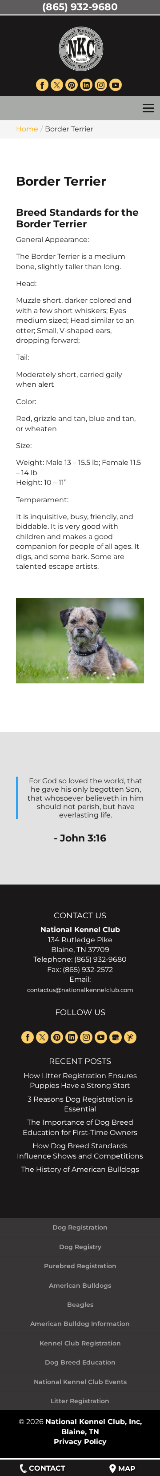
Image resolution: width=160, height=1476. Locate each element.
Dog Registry (80, 1247)
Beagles (80, 1305)
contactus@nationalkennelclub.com (80, 989)
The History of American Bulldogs (80, 1169)
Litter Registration (80, 1401)
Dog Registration (80, 1227)
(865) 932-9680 (80, 7)
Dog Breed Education (80, 1362)
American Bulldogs (80, 1286)
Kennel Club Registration (80, 1343)
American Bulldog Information (80, 1324)
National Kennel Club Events (80, 1382)
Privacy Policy (80, 1441)
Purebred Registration (80, 1266)
